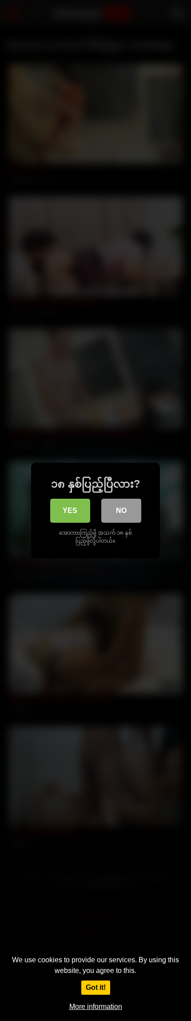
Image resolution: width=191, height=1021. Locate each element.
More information (95, 1006)
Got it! (96, 987)
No (121, 510)
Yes (70, 510)
